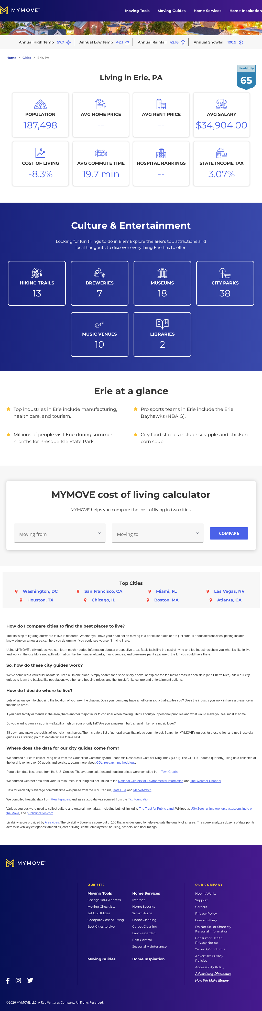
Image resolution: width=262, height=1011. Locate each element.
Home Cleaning (144, 920)
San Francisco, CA (103, 591)
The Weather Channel (205, 781)
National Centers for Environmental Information (150, 781)
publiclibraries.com (40, 813)
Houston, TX (40, 600)
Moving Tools (137, 10)
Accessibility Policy (209, 967)
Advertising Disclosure (213, 974)
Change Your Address (104, 900)
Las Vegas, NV (229, 591)
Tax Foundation (138, 799)
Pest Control (142, 940)
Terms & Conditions (210, 949)
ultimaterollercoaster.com (223, 808)
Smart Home (142, 913)
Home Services (207, 10)
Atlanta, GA (229, 600)
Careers (201, 907)
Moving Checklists (101, 906)
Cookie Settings (206, 920)
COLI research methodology (115, 762)
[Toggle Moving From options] (99, 533)
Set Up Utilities (99, 913)
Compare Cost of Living (106, 920)
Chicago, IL (103, 600)
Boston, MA (166, 600)
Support (201, 900)
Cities (27, 58)
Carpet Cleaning (144, 926)
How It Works (205, 893)
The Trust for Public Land (156, 808)
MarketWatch (142, 790)
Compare (229, 533)
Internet (138, 900)
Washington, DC (40, 591)
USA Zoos (197, 808)
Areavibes (52, 822)
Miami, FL (166, 591)
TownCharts (169, 772)
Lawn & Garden (144, 933)
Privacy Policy (206, 913)
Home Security (143, 906)
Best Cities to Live (101, 926)
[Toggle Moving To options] (197, 533)
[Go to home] (25, 10)
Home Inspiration (246, 10)
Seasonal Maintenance (149, 946)
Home (11, 58)
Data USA (119, 790)
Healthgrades (60, 799)
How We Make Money (212, 980)
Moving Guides (171, 10)
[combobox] (60, 533)
